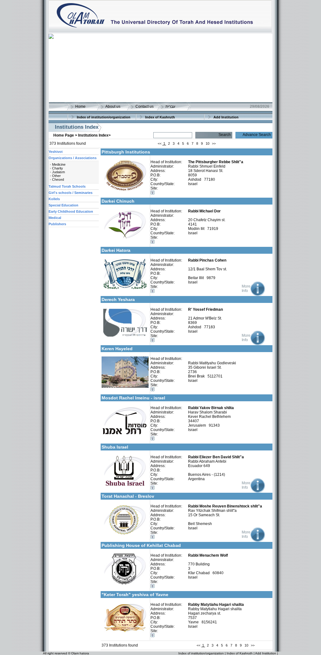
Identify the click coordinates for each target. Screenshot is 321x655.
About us (112, 106)
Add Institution (226, 117)
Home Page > (65, 135)
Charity (57, 168)
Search (224, 135)
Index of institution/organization (103, 117)
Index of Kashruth (160, 117)
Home (80, 106)
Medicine (59, 164)
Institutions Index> (94, 135)
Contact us (144, 106)
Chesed (58, 179)
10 (207, 143)
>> (214, 143)
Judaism (58, 172)
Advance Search (257, 135)
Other (56, 176)
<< (159, 143)
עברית (170, 106)
